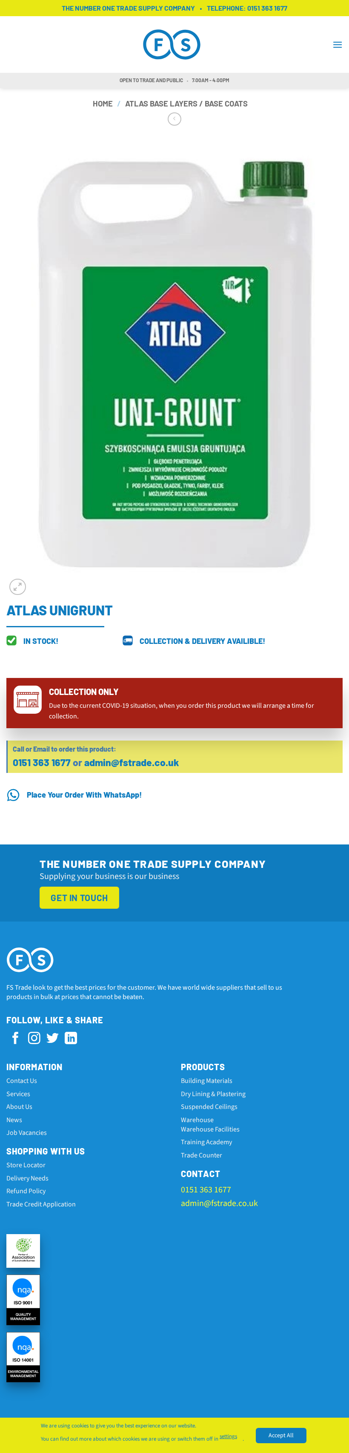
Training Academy (206, 1142)
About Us (19, 1106)
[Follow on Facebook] (15, 1039)
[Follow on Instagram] (34, 1039)
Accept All (281, 1435)
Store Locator (26, 1165)
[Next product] (174, 119)
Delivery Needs (27, 1178)
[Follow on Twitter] (52, 1039)
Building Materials (206, 1080)
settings (228, 1436)
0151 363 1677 (267, 8)
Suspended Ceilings (209, 1106)
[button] (337, 44)
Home (103, 103)
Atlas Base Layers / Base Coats (186, 103)
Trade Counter (201, 1155)
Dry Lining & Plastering (213, 1094)
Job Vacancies (26, 1132)
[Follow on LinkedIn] (71, 1039)
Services (18, 1094)
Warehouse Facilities (210, 1129)
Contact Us (21, 1080)
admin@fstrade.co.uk (131, 762)
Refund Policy (26, 1191)
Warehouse (197, 1120)
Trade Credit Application (41, 1204)
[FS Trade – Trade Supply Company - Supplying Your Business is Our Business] (174, 45)
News (14, 1120)
